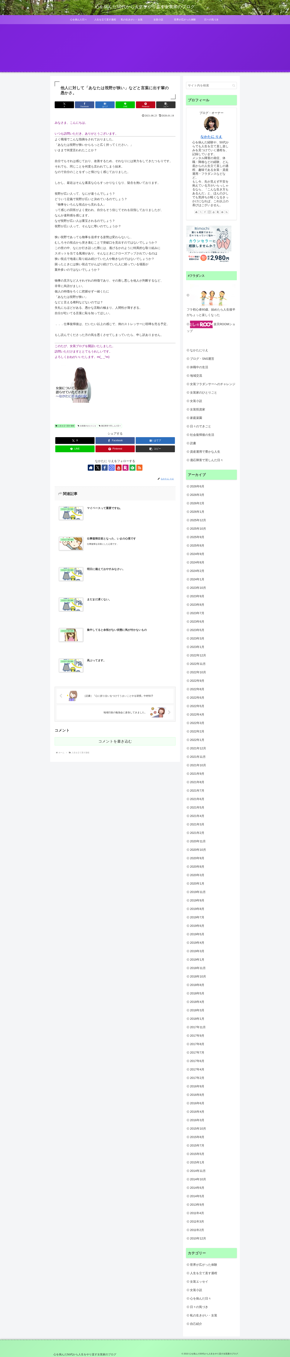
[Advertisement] (145, 49)
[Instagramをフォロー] (112, 468)
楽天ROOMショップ (211, 327)
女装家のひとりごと (88, 426)
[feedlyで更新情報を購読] (132, 468)
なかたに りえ (211, 137)
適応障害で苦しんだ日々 (111, 426)
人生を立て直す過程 (66, 426)
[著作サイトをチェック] (91, 468)
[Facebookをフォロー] (105, 468)
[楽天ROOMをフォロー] (125, 468)
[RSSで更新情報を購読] (139, 468)
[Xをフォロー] (98, 468)
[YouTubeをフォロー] (119, 468)
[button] (166, 104)
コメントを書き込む (115, 741)
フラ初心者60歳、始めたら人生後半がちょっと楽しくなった (211, 312)
